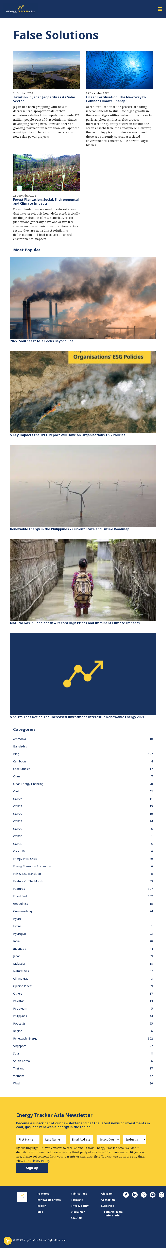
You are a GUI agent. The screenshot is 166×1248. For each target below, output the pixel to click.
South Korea (21, 1061)
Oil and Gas (20, 978)
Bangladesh (21, 746)
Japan (16, 956)
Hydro (17, 919)
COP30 (17, 836)
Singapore (19, 1046)
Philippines (20, 1016)
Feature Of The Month (28, 881)
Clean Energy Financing (28, 784)
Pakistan (18, 1001)
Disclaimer (78, 1212)
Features (19, 889)
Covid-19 (19, 851)
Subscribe (107, 1206)
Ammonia (19, 739)
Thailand (18, 1068)
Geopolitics (20, 904)
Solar (16, 1053)
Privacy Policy (80, 1206)
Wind (16, 1083)
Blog (16, 754)
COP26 (17, 799)
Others (17, 993)
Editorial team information (113, 1213)
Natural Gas (21, 971)
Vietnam (18, 1076)
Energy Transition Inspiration (32, 866)
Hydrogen (19, 933)
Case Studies (21, 769)
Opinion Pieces (23, 986)
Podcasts (19, 1023)
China (16, 776)
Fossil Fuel (20, 896)
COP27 (17, 806)
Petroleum (20, 1008)
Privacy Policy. (40, 1161)
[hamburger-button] (160, 9)
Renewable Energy (25, 1038)
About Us (76, 1218)
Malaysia (19, 963)
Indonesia (19, 948)
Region (17, 1031)
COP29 (17, 829)
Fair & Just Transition (27, 874)
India (16, 941)
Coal (16, 791)
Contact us (108, 1199)
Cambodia (20, 761)
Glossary (107, 1193)
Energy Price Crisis (25, 859)
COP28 (17, 821)
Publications (79, 1193)
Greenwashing (22, 911)
